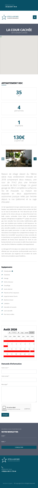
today (14, 333)
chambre (19, 126)
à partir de (19, 141)
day (22, 333)
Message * (4, 384)
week (26, 333)
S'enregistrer (19, 447)
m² (19, 96)
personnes (19, 111)
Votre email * (5, 376)
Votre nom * (5, 368)
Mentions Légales (7, 483)
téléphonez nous (9, 5)
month (32, 333)
